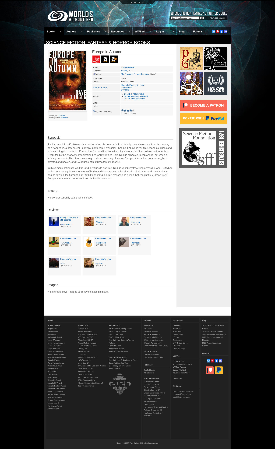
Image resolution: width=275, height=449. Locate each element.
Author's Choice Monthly (153, 410)
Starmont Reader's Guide (153, 357)
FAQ (174, 376)
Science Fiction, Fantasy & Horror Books (98, 42)
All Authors (148, 329)
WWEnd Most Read (116, 337)
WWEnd (140, 31)
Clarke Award (53, 374)
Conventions (178, 334)
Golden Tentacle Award (56, 400)
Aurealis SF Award (55, 383)
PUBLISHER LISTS (151, 378)
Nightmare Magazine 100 (87, 357)
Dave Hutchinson (128, 67)
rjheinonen (101, 243)
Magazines (177, 331)
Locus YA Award (54, 349)
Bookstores (177, 340)
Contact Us (177, 378)
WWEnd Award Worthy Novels (120, 329)
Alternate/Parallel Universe (132, 85)
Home (118, 443)
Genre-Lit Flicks (115, 346)
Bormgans (135, 243)
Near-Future (126, 87)
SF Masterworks (150, 401)
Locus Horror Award (55, 351)
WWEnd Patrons (179, 367)
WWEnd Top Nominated (118, 331)
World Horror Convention (153, 340)
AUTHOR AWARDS (151, 334)
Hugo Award (52, 329)
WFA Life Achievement (152, 343)
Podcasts (176, 326)
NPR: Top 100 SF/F (85, 337)
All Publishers (149, 373)
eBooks (176, 337)
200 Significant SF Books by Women (92, 366)
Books (51, 31)
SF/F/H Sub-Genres (181, 343)
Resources (117, 31)
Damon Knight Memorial (153, 337)
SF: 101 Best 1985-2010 (87, 346)
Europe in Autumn (103, 218)
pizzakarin (135, 222)
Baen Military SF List (85, 371)
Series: (98, 74)
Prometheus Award (55, 366)
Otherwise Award (54, 380)
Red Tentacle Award (55, 397)
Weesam (100, 222)
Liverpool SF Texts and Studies (156, 407)
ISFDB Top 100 (83, 351)
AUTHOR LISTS (150, 351)
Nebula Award (53, 331)
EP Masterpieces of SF (153, 396)
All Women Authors (151, 331)
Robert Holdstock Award (57, 357)
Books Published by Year (118, 363)
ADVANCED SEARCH (217, 18)
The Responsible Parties (182, 364)
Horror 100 (82, 354)
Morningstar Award (55, 406)
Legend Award (53, 403)
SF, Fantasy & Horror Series (120, 366)
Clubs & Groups (179, 349)
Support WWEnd (179, 370)
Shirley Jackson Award (56, 394)
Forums (198, 31)
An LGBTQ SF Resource (118, 351)
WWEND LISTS (115, 326)
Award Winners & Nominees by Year (123, 360)
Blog (182, 31)
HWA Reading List (85, 360)
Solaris (124, 71)
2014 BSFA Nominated (134, 94)
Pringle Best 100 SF (85, 340)
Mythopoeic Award (55, 337)
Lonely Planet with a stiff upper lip (69, 219)
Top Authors (148, 326)
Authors (71, 31)
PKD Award (52, 371)
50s (79, 377)
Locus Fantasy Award (56, 343)
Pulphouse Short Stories (153, 413)
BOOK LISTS (83, 326)
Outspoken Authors (151, 354)
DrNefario (61, 115)
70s (87, 377)
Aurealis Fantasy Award (57, 386)
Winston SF (148, 416)
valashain (64, 118)
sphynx (99, 263)
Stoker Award (53, 377)
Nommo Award (53, 409)
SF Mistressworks (85, 331)
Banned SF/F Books (116, 349)
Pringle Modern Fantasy (87, 343)
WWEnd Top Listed (116, 334)
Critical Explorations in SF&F (155, 393)
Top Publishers (149, 370)
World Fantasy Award (56, 363)
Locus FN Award (54, 346)
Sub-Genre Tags (100, 87)
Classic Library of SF (152, 390)
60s (83, 377)
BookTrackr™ (114, 369)
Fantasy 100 (82, 349)
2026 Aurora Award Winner (212, 331)
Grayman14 (66, 243)
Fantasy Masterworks (152, 399)
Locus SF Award (54, 340)
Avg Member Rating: (104, 111)
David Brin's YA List (85, 369)
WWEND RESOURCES (118, 357)
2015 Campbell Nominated (136, 96)
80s (92, 377)
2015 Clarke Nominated (134, 99)
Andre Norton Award (55, 392)
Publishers (93, 31)
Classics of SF (83, 329)
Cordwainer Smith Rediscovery (156, 346)
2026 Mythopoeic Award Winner (214, 334)
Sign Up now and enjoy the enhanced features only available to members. (183, 394)
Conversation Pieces (152, 387)
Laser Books (149, 404)
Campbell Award (54, 360)
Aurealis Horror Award (56, 389)
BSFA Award (52, 334)
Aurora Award (53, 369)
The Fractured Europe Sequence (135, 74)
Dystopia (125, 90)
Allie (63, 263)
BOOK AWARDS (54, 326)
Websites (176, 346)
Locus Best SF (83, 363)
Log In (160, 31)
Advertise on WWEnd (181, 373)
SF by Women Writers (86, 380)
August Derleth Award (56, 354)
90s (96, 377)
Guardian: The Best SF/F (87, 334)
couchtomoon (67, 224)
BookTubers (178, 329)
